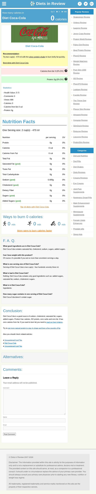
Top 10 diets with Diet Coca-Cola (34, 207)
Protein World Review (82, 39)
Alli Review (78, 79)
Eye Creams (78, 184)
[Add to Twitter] (86, 4)
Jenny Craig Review (81, 34)
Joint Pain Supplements (78, 190)
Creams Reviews (80, 178)
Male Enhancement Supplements (81, 204)
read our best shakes (54, 322)
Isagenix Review (80, 28)
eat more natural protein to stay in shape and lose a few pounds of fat (34, 328)
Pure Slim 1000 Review (79, 71)
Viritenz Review (79, 23)
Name (5, 417)
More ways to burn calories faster (34, 230)
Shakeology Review (81, 17)
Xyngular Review (80, 120)
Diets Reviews (79, 172)
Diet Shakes (78, 167)
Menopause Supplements (78, 213)
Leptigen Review (80, 90)
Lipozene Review (80, 137)
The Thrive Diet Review (79, 102)
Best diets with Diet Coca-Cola (15, 63)
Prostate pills (78, 229)
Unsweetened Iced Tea (13, 340)
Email (5, 425)
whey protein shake (37, 57)
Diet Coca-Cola (10, 343)
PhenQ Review (79, 56)
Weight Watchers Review (80, 62)
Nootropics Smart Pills (82, 198)
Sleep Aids (77, 234)
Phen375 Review (80, 84)
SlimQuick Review (81, 126)
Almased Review (80, 115)
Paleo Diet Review (81, 45)
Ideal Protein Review (82, 50)
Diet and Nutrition (80, 156)
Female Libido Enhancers (79, 221)
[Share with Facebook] (80, 4)
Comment (6, 388)
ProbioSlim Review (81, 142)
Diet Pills (77, 161)
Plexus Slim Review (81, 109)
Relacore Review (80, 131)
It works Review (79, 95)
